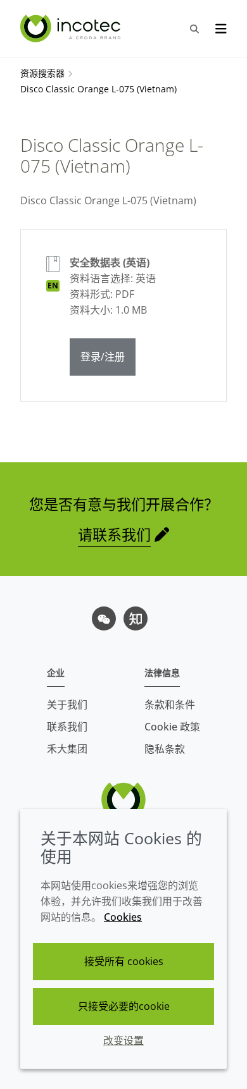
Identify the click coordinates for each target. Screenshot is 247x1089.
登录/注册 (102, 357)
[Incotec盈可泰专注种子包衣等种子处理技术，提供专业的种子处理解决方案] (72, 28)
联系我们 (67, 727)
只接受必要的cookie (124, 1006)
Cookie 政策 (172, 727)
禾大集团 (67, 749)
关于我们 (67, 704)
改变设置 (123, 1040)
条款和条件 (169, 704)
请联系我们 (114, 534)
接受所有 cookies (123, 961)
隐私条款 (164, 749)
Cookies (123, 917)
